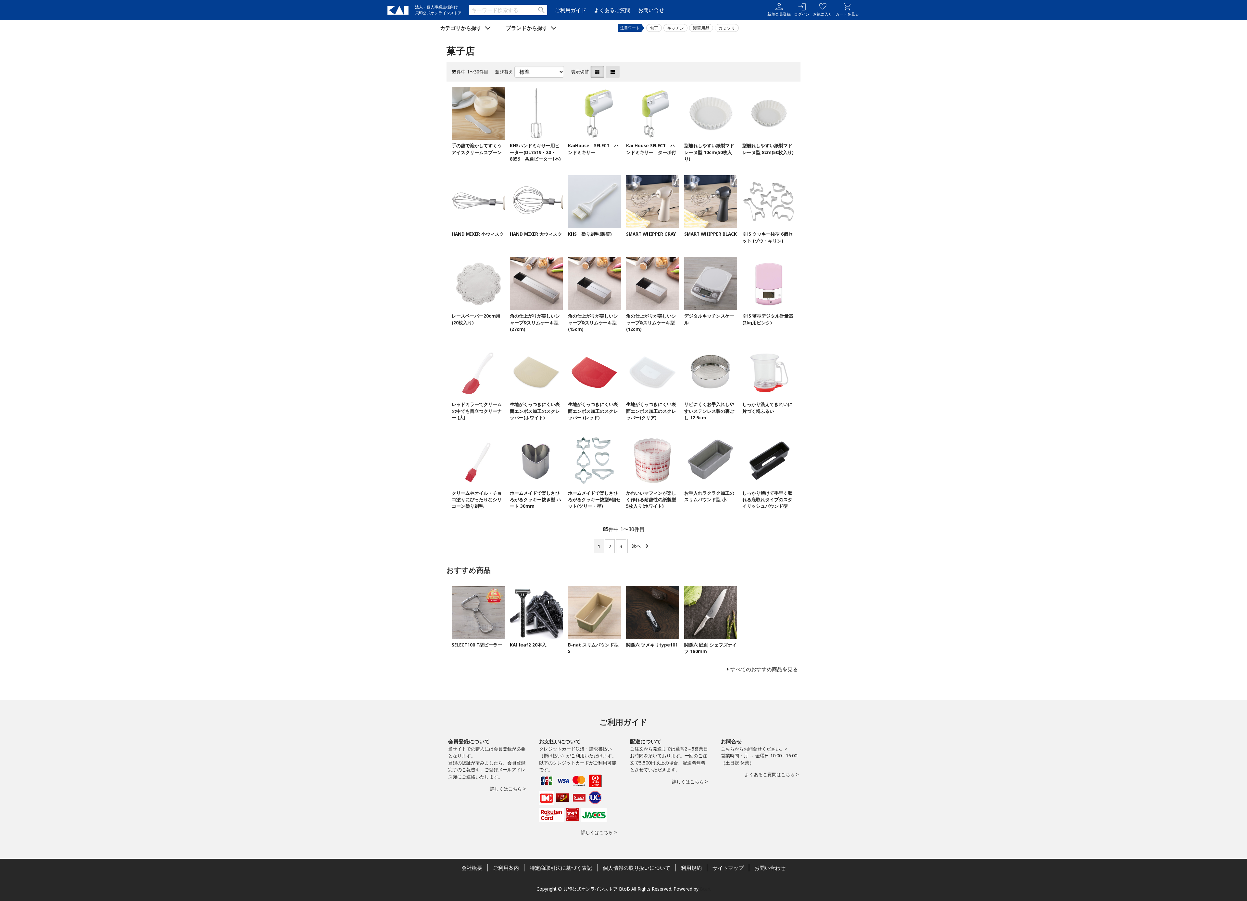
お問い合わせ (770, 867)
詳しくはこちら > (508, 789)
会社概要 (471, 867)
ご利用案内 (506, 867)
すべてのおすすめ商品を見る (764, 669)
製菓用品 (701, 28)
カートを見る (847, 14)
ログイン (802, 14)
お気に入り (822, 14)
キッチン (675, 28)
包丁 (654, 28)
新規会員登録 (779, 14)
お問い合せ (651, 10)
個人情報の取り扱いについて (636, 867)
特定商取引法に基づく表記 (561, 867)
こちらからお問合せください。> (754, 749)
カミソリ (726, 28)
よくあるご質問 (612, 10)
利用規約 (691, 867)
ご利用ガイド (570, 10)
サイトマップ (728, 867)
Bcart (705, 889)
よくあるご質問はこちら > (772, 774)
